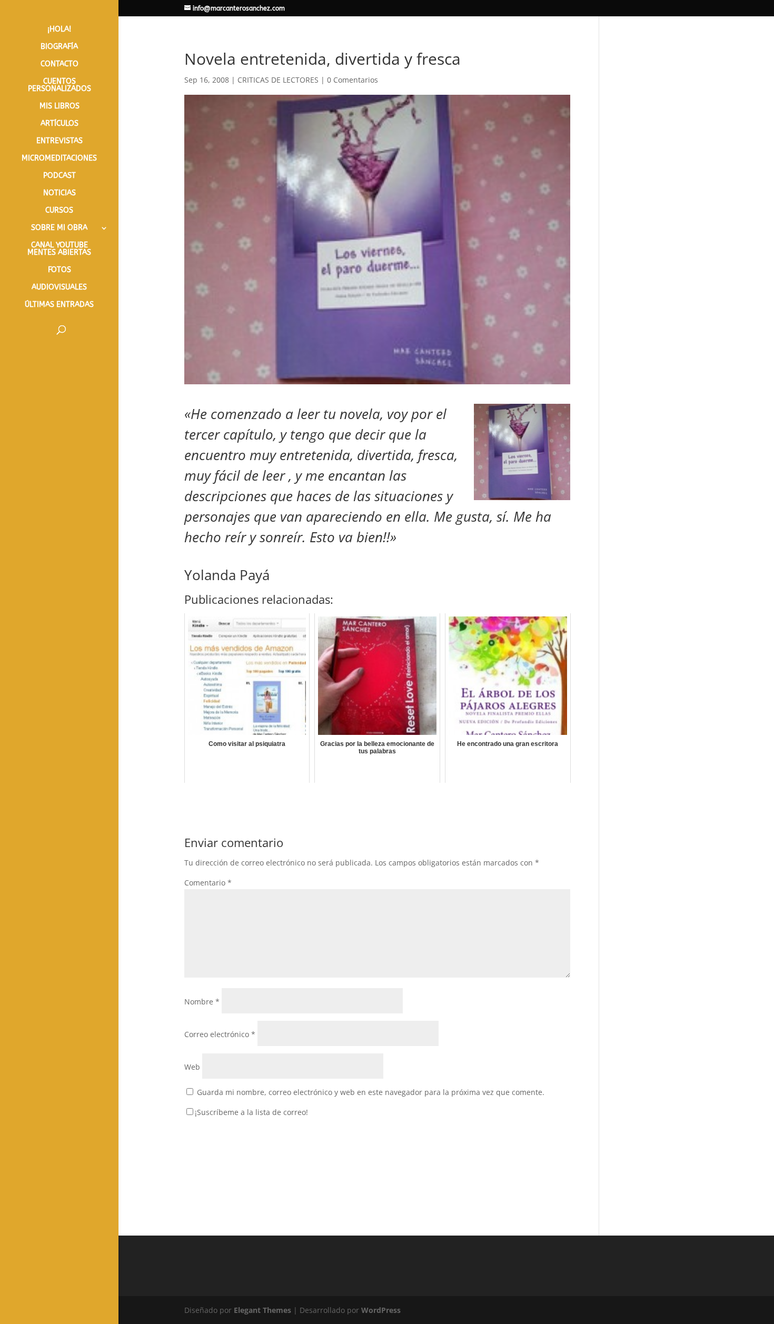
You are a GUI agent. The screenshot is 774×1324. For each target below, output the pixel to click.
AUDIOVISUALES (59, 288)
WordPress (381, 1310)
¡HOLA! (59, 30)
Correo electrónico (219, 1034)
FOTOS (59, 270)
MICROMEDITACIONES (59, 159)
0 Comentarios (352, 80)
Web (192, 1067)
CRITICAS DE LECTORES (278, 80)
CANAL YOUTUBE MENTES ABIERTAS (59, 249)
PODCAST (59, 176)
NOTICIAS (59, 193)
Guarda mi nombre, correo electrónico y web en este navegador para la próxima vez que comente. (370, 1092)
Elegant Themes (262, 1310)
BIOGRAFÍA (59, 47)
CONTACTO (59, 64)
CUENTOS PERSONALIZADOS (59, 85)
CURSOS (59, 211)
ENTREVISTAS (59, 141)
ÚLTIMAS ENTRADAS (59, 305)
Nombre (202, 1002)
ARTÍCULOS (59, 124)
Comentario (208, 883)
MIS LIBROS (59, 107)
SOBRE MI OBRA (59, 228)
